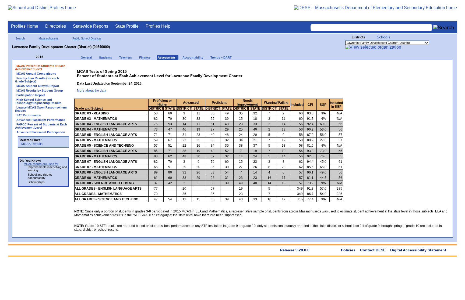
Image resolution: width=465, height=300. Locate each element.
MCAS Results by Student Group (39, 90)
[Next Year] (50, 57)
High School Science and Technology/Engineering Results (38, 101)
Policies (348, 250)
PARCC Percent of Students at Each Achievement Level (41, 126)
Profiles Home (24, 26)
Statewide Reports (90, 26)
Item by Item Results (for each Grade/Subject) (37, 80)
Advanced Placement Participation (40, 132)
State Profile (127, 26)
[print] (408, 67)
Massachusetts (48, 38)
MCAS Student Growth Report (37, 86)
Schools (383, 37)
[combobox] (371, 27)
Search (20, 38)
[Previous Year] (32, 57)
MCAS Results (32, 144)
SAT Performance (28, 115)
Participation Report (30, 95)
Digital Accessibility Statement (418, 250)
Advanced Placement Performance (40, 119)
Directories (55, 26)
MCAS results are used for (41, 163)
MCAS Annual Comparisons (36, 73)
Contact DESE (373, 250)
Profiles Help (158, 26)
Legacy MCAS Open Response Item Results (41, 109)
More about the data (91, 90)
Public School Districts (86, 38)
